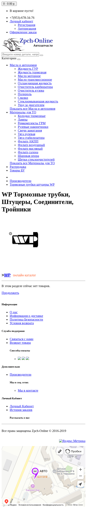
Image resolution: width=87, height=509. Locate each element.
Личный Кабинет (22, 406)
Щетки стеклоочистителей (36, 159)
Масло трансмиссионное (35, 79)
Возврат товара (20, 342)
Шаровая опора (28, 156)
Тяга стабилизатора (31, 137)
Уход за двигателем (31, 105)
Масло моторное (29, 76)
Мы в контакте (28, 390)
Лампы (23, 119)
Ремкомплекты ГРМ (32, 123)
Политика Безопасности (26, 319)
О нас (14, 312)
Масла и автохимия (23, 65)
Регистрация (26, 25)
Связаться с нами (21, 339)
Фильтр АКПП (28, 141)
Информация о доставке (26, 316)
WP (7, 275)
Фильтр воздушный (31, 145)
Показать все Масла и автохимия (32, 108)
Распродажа (18, 166)
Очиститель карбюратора (35, 87)
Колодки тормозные (32, 116)
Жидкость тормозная (32, 72)
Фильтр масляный (30, 148)
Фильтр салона (28, 152)
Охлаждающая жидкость (35, 83)
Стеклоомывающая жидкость (38, 101)
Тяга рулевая (26, 134)
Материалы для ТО (23, 112)
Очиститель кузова (31, 90)
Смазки (23, 97)
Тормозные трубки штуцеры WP (32, 184)
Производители (20, 181)
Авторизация (27, 28)
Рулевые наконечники (33, 127)
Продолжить (10, 293)
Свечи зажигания (30, 130)
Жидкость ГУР (28, 68)
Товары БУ (17, 170)
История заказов (21, 410)
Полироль (25, 94)
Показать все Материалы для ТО (32, 163)
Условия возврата (22, 323)
